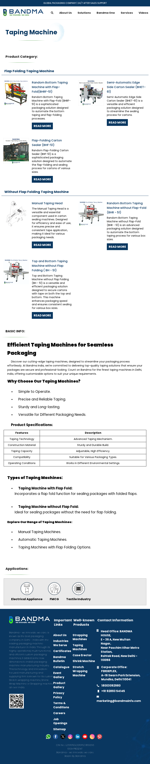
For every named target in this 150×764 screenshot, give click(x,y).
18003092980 (111, 685)
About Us (60, 635)
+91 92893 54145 (113, 691)
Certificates (62, 651)
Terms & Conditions (61, 705)
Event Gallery (58, 675)
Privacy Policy (58, 695)
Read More (42, 126)
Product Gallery (59, 685)
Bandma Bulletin (59, 659)
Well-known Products (83, 622)
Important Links (63, 622)
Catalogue (61, 667)
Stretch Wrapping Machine (80, 671)
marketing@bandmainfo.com (119, 701)
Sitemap (59, 729)
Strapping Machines (80, 637)
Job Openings (60, 721)
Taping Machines (80, 647)
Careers (59, 713)
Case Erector (82, 655)
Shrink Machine (84, 661)
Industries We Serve (60, 643)
